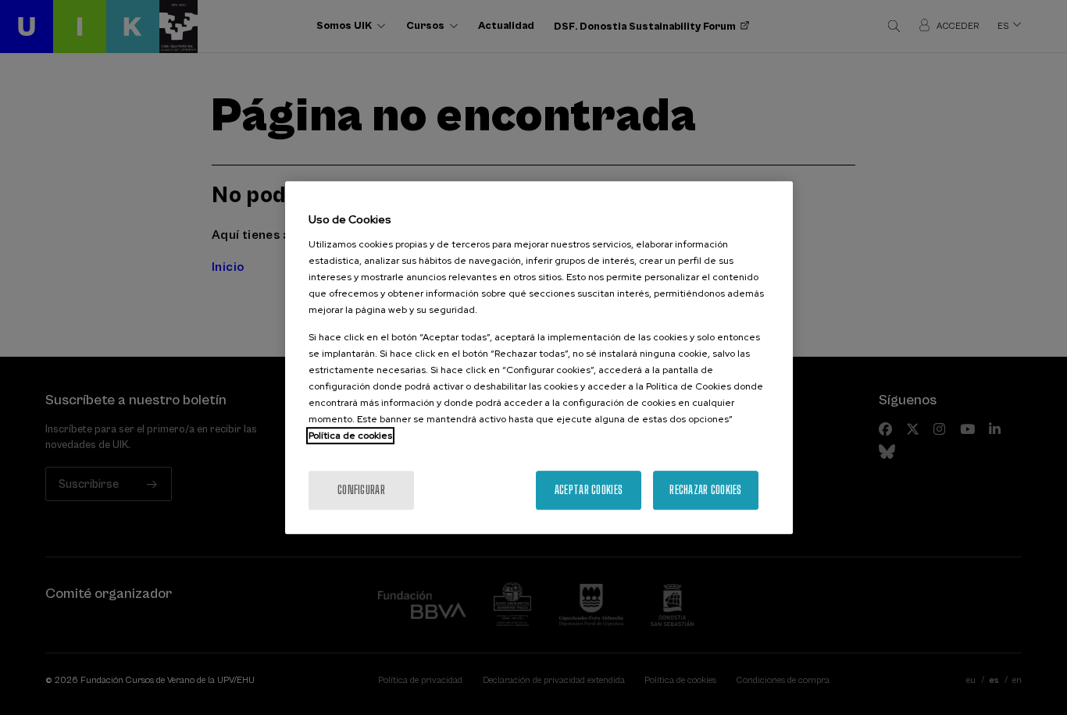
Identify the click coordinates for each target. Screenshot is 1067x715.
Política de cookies (350, 435)
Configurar (361, 489)
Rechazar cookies (705, 489)
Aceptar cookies (589, 489)
